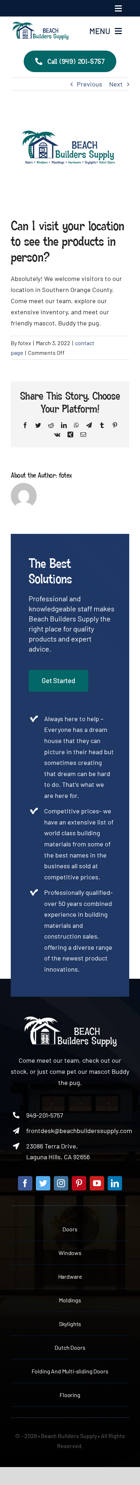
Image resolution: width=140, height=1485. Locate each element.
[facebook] (25, 1183)
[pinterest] (79, 1183)
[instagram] (61, 1183)
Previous (89, 84)
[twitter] (43, 1183)
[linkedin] (115, 1183)
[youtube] (97, 1183)
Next (116, 84)
